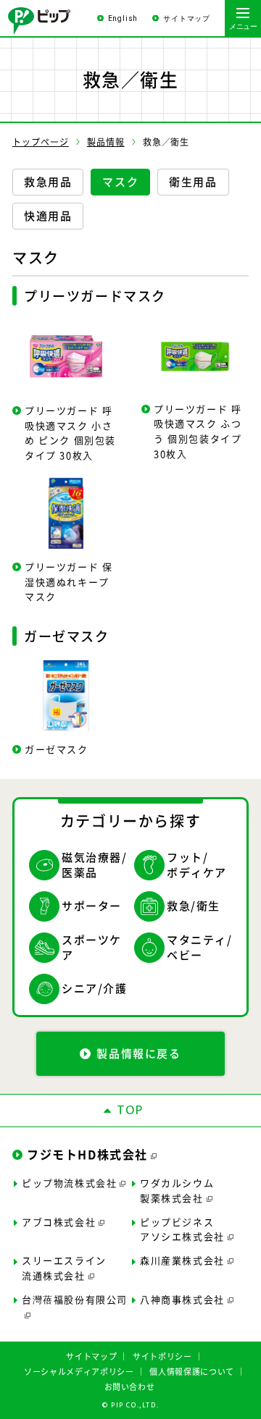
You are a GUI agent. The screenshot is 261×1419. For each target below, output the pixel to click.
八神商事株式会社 (182, 1299)
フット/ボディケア (197, 865)
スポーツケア (92, 947)
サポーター (92, 906)
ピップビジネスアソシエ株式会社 (182, 1229)
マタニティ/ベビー (200, 947)
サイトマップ (186, 18)
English (123, 18)
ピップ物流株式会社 (69, 1182)
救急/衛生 (193, 906)
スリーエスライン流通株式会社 (64, 1267)
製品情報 (106, 141)
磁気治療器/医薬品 (95, 865)
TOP (130, 1110)
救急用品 (48, 182)
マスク (120, 182)
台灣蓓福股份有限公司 (75, 1299)
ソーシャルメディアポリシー (79, 1371)
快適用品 (48, 216)
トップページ (40, 141)
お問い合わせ (129, 1387)
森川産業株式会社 (182, 1260)
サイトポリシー (162, 1356)
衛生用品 (193, 182)
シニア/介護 (95, 988)
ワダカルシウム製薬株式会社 (177, 1190)
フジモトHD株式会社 (87, 1154)
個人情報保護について (191, 1371)
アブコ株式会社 (59, 1222)
